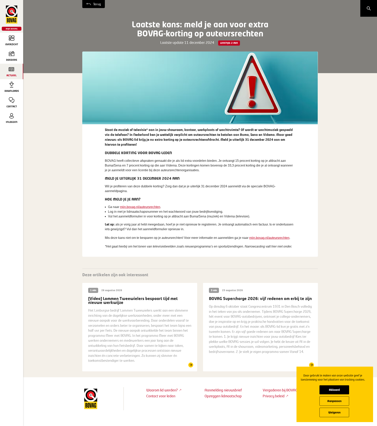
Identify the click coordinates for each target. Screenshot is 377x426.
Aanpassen (334, 401)
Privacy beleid (274, 396)
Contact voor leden (160, 396)
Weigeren (334, 412)
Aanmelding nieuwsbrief (223, 390)
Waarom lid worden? (162, 390)
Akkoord (334, 389)
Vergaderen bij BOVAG (280, 390)
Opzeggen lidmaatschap (223, 396)
